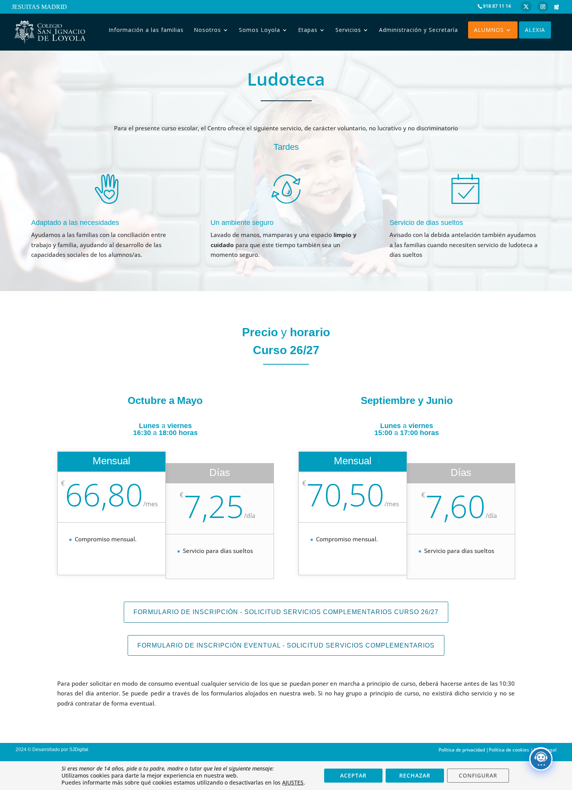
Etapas (308, 30)
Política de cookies (509, 749)
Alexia (535, 30)
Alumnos (489, 30)
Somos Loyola (259, 30)
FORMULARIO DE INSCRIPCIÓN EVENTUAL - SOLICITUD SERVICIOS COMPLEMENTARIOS (286, 645)
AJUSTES (293, 782)
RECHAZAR (414, 775)
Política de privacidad (462, 749)
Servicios (348, 30)
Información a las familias (146, 30)
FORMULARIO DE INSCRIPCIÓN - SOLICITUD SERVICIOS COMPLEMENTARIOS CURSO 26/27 (286, 612)
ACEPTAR (353, 775)
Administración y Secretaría (418, 30)
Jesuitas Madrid (39, 7)
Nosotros (207, 30)
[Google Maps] (556, 7)
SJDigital (80, 749)
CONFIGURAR (478, 775)
